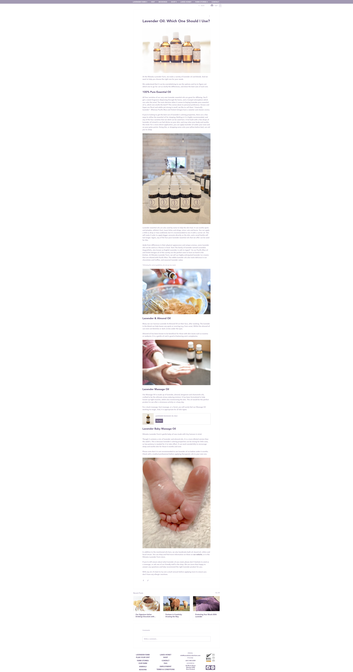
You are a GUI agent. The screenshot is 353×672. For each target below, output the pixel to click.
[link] (220, 5)
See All (217, 593)
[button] (176, 419)
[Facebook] (208, 667)
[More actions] (209, 16)
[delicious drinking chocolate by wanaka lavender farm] (146, 603)
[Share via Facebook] (143, 580)
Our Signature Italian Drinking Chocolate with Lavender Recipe (145, 615)
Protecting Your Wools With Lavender (206, 615)
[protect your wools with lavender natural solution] (206, 603)
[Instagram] (212, 667)
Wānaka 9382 (190, 667)
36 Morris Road (190, 665)
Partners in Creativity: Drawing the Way (173, 615)
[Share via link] (148, 580)
